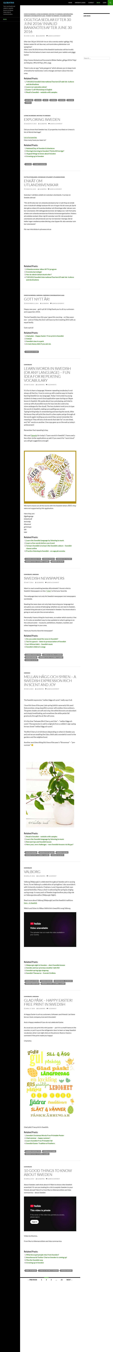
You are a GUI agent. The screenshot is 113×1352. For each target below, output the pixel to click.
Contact (91, 2)
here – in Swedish (30, 903)
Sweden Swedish (48, 559)
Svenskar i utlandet (45, 177)
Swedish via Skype (57, 561)
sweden (28, 164)
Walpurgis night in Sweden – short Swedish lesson (45, 965)
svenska (53, 100)
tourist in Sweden (40, 164)
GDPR (104, 2)
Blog (98, 2)
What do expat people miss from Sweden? (42, 1255)
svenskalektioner (32, 351)
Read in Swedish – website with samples (41, 92)
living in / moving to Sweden (52, 654)
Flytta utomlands (30, 177)
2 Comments (52, 384)
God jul (29, 338)
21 (62, 1280)
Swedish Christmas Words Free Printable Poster (45, 1135)
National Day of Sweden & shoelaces (40, 148)
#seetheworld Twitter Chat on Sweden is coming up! (46, 1257)
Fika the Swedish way (34, 1260)
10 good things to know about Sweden (41, 154)
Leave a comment (54, 36)
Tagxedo (34, 435)
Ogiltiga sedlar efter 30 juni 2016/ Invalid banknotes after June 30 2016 (48, 25)
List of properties (30, 137)
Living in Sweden (42, 14)
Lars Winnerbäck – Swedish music (39, 644)
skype (46, 100)
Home (70, 2)
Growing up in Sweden (35, 156)
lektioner (29, 100)
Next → (70, 1280)
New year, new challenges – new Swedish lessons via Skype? (49, 844)
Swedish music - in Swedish (63, 981)
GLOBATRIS (8, 2)
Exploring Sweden (42, 119)
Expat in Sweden (30, 14)
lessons (38, 100)
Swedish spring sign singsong (37, 970)
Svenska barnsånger (34, 272)
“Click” (48, 591)
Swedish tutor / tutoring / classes (37, 561)
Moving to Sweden (56, 14)
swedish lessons (62, 852)
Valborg (32, 871)
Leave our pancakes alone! (36, 87)
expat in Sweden (31, 1270)
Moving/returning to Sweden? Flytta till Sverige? (45, 151)
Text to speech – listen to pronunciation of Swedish (46, 641)
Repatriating (68, 14)
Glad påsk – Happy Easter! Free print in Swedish (45, 336)
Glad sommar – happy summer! (38, 1138)
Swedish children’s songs (35, 647)
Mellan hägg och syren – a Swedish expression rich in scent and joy (50, 680)
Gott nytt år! (37, 299)
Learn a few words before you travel (40, 543)
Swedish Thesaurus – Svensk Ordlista (41, 973)
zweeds (28, 102)
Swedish (62, 100)
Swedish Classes (80, 2)
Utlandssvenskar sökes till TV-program (41, 269)
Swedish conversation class (34, 16)
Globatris (41, 36)
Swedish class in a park (35, 341)
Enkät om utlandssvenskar (41, 183)
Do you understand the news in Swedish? (42, 639)
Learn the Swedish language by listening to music (45, 540)
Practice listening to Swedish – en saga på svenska (45, 551)
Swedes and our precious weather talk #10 (42, 968)
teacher (70, 100)
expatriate (28, 364)
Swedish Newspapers (44, 578)
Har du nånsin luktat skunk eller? (39, 274)
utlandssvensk (65, 16)
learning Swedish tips (33, 559)
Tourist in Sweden (52, 16)
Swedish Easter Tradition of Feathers (40, 1143)
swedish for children (64, 559)
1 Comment (52, 876)
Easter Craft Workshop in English (39, 89)
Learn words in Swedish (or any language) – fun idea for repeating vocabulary (47, 374)
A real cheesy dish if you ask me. (38, 344)
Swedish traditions (32, 983)
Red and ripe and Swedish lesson (38, 842)
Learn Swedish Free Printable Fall (39, 1141)
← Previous (32, 1280)
